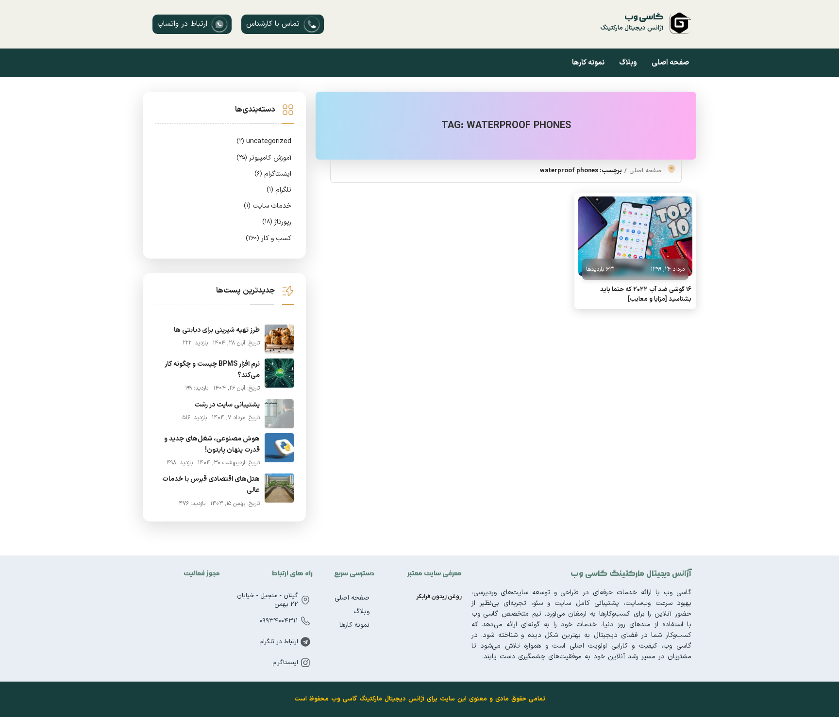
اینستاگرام (272, 174)
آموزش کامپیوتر (263, 158)
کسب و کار (268, 238)
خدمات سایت (267, 206)
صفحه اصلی (670, 62)
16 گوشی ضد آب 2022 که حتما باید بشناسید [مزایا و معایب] (645, 294)
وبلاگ (628, 62)
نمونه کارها (588, 62)
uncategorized (263, 141)
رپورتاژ (276, 222)
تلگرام (279, 190)
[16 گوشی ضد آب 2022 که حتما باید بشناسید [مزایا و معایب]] (635, 236)
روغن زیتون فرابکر (439, 597)
